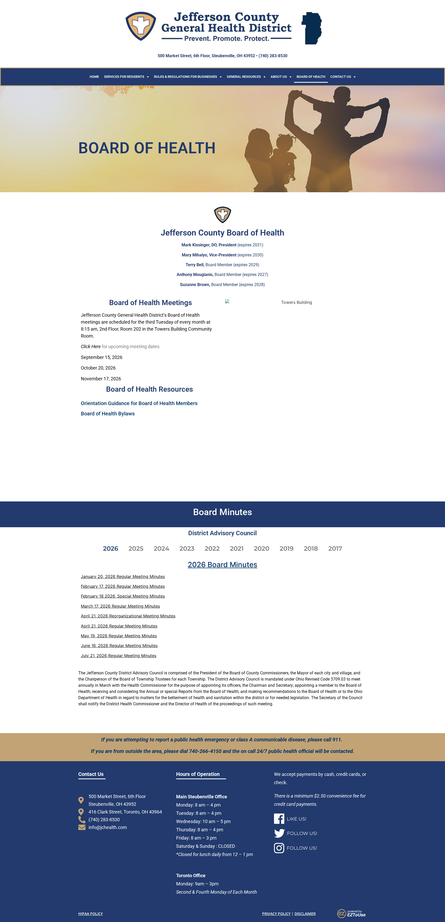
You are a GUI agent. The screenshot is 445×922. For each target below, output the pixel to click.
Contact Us (340, 77)
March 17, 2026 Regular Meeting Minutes (120, 606)
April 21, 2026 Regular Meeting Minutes (119, 625)
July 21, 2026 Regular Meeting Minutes (118, 655)
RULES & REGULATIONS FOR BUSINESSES (185, 77)
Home (94, 77)
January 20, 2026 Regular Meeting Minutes (123, 576)
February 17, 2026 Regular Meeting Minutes (123, 586)
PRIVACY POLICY (276, 913)
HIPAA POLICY (90, 913)
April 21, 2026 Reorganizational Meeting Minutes (128, 615)
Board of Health (311, 77)
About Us (279, 77)
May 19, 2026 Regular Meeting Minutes (119, 635)
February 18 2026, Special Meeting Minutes (123, 596)
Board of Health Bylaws (108, 413)
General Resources (244, 77)
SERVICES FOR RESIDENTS (124, 77)
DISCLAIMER (305, 913)
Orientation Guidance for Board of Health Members (139, 403)
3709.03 (338, 679)
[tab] (110, 548)
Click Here (91, 346)
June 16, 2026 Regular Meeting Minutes (119, 645)
